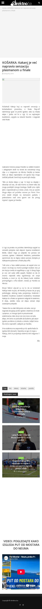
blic (10, 388)
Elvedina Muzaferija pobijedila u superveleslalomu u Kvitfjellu (21, 410)
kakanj (16, 388)
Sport (21, 403)
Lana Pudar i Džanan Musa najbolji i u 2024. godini (21, 437)
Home (4, 8)
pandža (31, 388)
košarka (23, 388)
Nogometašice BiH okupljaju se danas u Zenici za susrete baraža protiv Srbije (21, 465)
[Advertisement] (21, 34)
